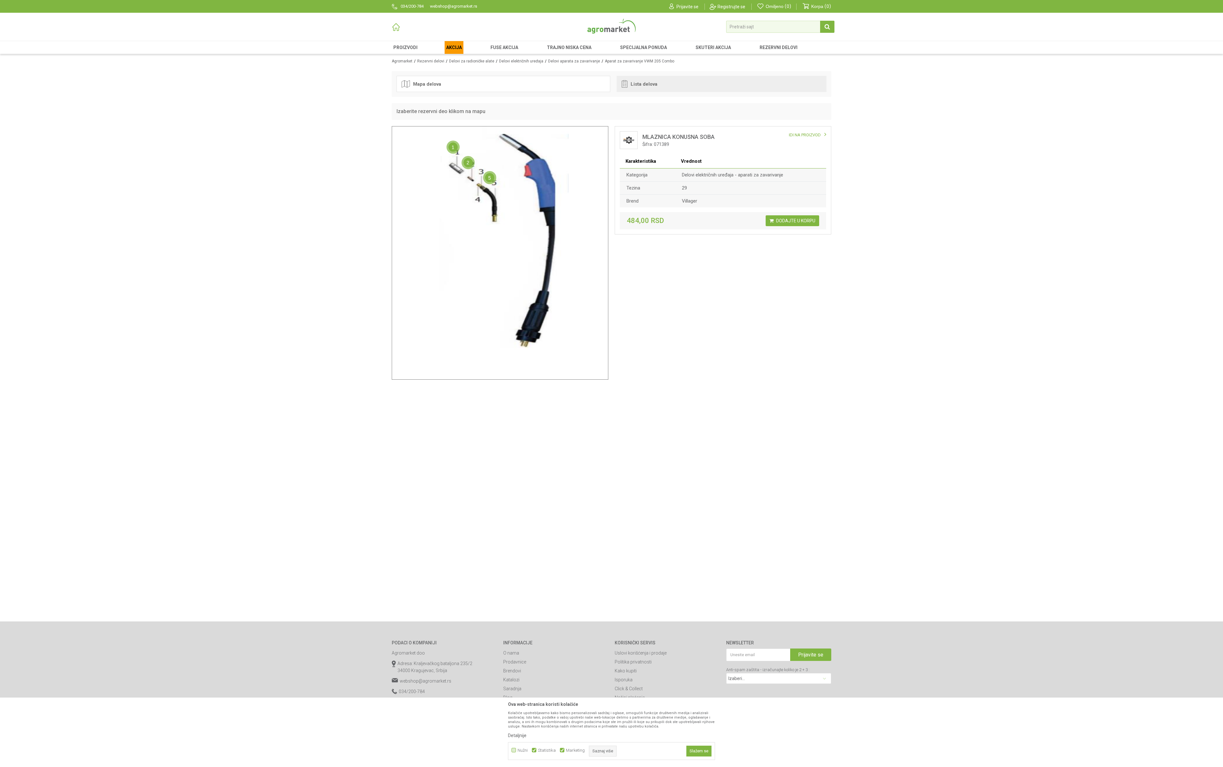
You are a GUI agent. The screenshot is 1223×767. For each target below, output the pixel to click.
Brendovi (512, 670)
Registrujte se (731, 6)
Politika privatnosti (633, 661)
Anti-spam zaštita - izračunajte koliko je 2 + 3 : (768, 669)
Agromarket (402, 61)
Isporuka (624, 679)
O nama (511, 653)
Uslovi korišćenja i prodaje (641, 653)
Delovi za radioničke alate (471, 61)
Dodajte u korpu (795, 220)
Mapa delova (427, 84)
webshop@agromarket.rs (425, 681)
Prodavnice (514, 661)
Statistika (547, 750)
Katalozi (511, 679)
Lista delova (644, 84)
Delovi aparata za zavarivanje (574, 61)
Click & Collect (629, 688)
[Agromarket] (611, 26)
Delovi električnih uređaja (521, 61)
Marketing (575, 750)
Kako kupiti (626, 670)
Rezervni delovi (430, 61)
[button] (780, 27)
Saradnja (512, 688)
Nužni (523, 750)
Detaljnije (517, 735)
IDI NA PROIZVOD (805, 135)
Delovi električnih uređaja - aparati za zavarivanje (732, 175)
